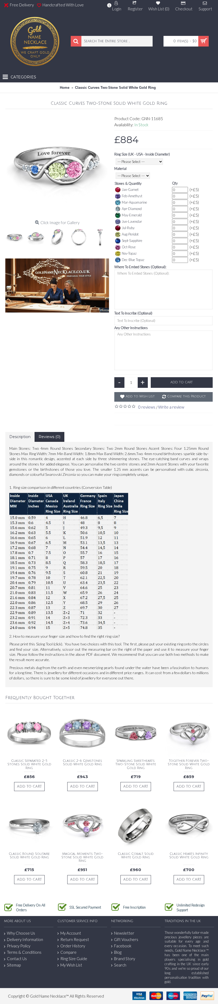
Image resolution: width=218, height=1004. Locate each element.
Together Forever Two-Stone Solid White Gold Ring (189, 764)
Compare (68, 952)
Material (120, 168)
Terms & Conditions (24, 952)
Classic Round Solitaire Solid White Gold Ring (29, 855)
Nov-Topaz (129, 253)
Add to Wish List (140, 396)
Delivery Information (25, 939)
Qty (175, 183)
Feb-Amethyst (132, 196)
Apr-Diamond (132, 209)
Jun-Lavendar (132, 221)
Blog (117, 952)
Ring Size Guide (73, 958)
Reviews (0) (49, 436)
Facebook (122, 945)
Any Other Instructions (131, 328)
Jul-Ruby (128, 228)
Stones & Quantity (128, 183)
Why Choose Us (21, 933)
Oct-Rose (129, 247)
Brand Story (124, 958)
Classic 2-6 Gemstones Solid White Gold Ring (82, 762)
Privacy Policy (18, 945)
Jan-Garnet (130, 189)
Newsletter (124, 933)
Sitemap (14, 965)
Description (20, 436)
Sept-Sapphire (132, 240)
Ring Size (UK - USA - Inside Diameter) (142, 154)
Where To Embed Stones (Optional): (140, 267)
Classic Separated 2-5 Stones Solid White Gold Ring (29, 764)
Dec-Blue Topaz (133, 260)
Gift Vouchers (126, 939)
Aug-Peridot (130, 234)
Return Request (74, 939)
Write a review (171, 407)
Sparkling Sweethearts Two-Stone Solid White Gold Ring (135, 764)
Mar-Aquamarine (134, 202)
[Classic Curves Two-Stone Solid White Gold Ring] (57, 166)
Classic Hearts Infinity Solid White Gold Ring (188, 855)
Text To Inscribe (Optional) (133, 313)
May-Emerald (132, 215)
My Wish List (71, 965)
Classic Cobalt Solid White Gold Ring (136, 855)
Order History (72, 945)
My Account (70, 933)
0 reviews (146, 407)
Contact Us (17, 958)
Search (120, 965)
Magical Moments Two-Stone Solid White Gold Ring (82, 857)
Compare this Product (186, 396)
